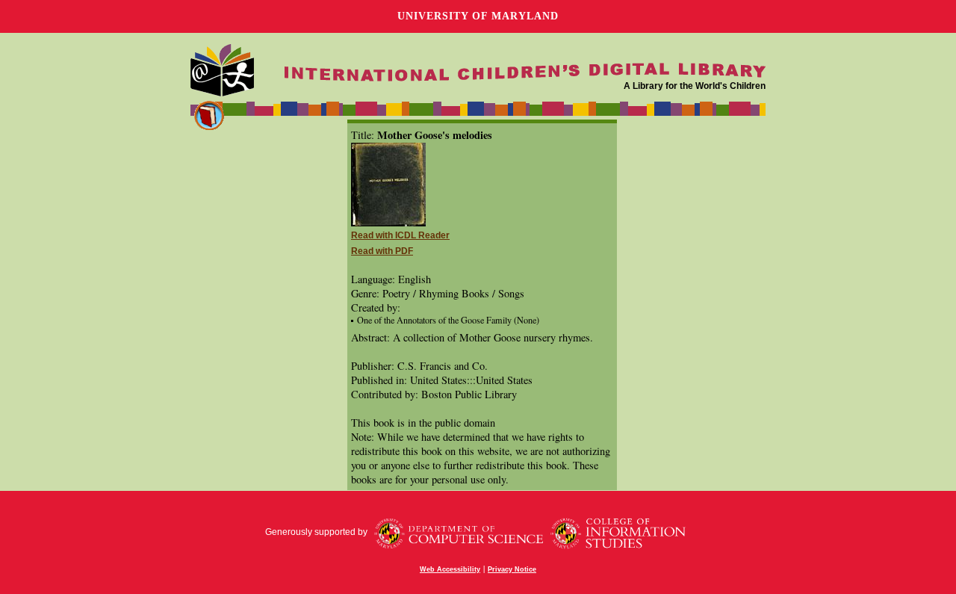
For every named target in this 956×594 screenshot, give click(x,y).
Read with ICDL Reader (400, 235)
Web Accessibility (450, 569)
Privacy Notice (512, 569)
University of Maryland (478, 16)
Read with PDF (382, 251)
